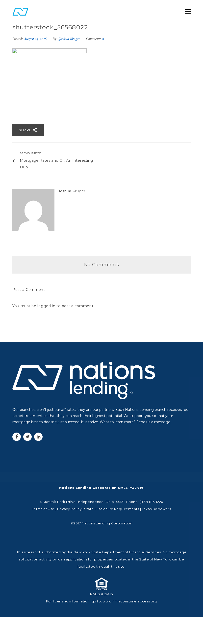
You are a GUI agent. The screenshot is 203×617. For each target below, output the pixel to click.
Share (26, 130)
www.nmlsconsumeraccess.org (130, 601)
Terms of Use (43, 509)
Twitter (27, 437)
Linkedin (38, 437)
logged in (46, 306)
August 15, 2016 (36, 39)
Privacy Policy (69, 509)
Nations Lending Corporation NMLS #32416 (101, 488)
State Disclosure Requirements (111, 509)
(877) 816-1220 (151, 502)
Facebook (16, 437)
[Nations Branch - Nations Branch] (20, 11)
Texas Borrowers (156, 509)
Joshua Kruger (69, 39)
